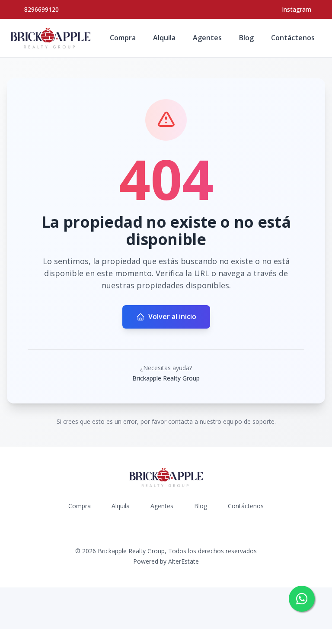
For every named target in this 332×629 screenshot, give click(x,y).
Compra (123, 37)
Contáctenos (293, 37)
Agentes (207, 37)
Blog (246, 37)
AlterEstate (183, 561)
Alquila (164, 37)
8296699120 (41, 9)
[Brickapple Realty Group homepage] (50, 38)
